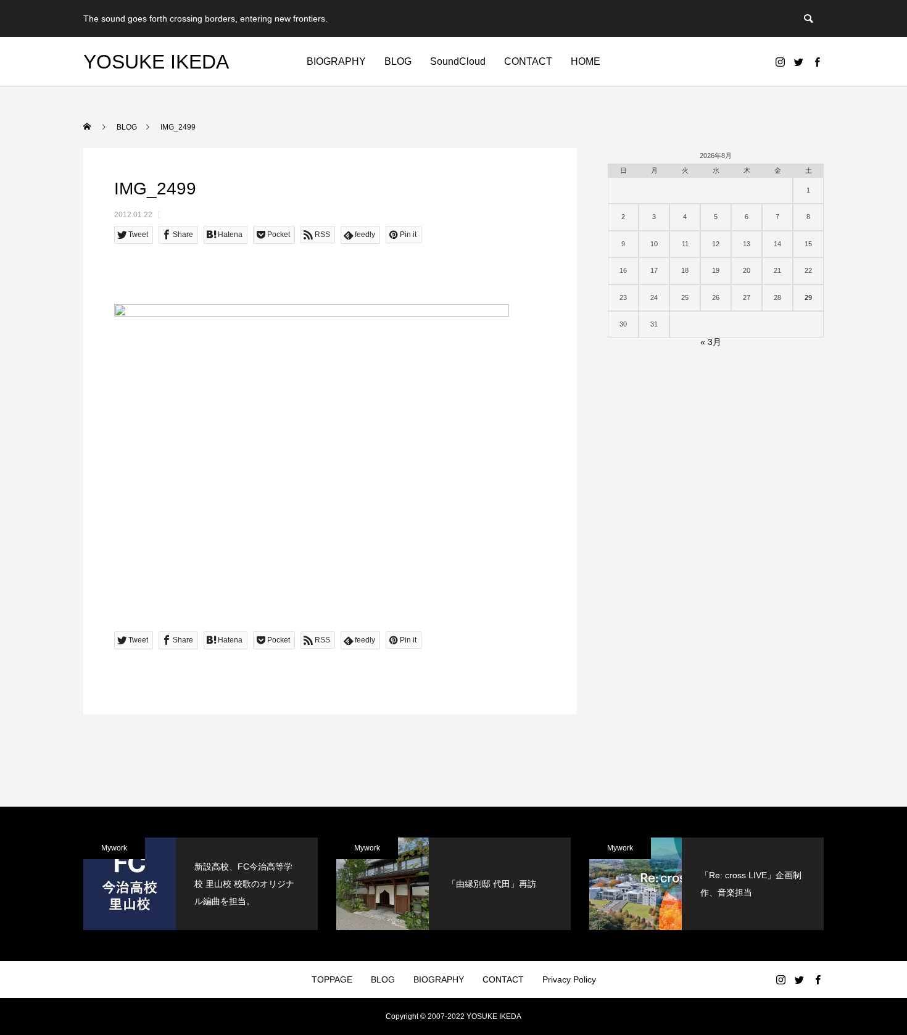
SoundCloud (458, 61)
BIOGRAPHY (336, 61)
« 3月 (710, 342)
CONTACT (528, 61)
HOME (585, 61)
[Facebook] (817, 61)
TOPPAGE (332, 979)
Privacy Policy (569, 979)
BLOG (398, 61)
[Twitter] (798, 61)
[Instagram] (780, 61)
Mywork (114, 848)
